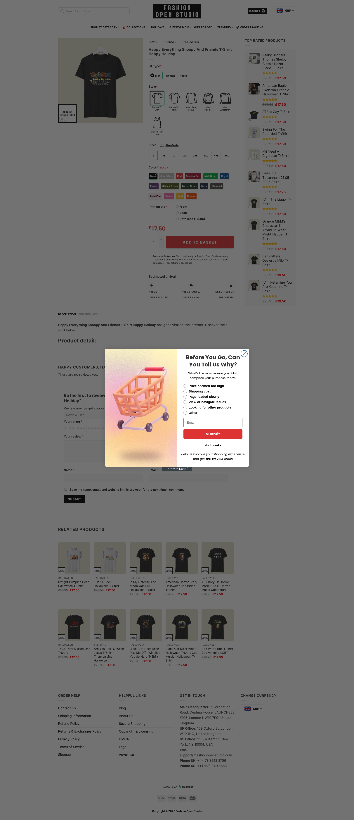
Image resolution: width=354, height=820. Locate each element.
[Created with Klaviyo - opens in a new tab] (177, 469)
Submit (213, 434)
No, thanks (212, 445)
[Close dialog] (244, 353)
